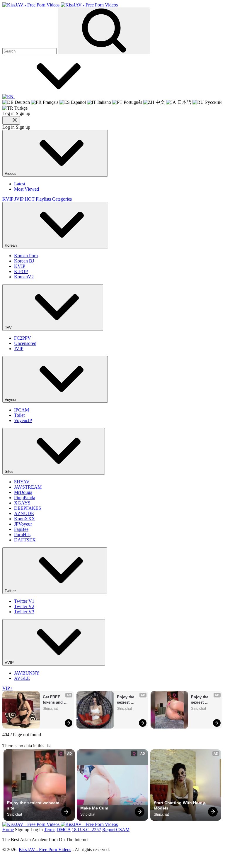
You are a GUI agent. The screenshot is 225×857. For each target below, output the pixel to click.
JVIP (18, 199)
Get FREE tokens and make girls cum (57, 700)
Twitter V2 (24, 606)
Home (8, 829)
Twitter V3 (24, 611)
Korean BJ (24, 260)
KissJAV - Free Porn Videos (45, 849)
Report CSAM (115, 829)
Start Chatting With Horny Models (180, 805)
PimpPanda (24, 497)
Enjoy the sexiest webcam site (128, 700)
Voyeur (11, 399)
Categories (62, 199)
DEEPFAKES (27, 508)
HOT (30, 199)
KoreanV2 (24, 276)
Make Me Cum (94, 808)
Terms (49, 829)
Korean (11, 245)
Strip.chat (50, 709)
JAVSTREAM (28, 487)
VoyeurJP (23, 420)
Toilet (19, 415)
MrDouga (23, 492)
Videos (11, 173)
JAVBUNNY (27, 672)
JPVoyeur (23, 523)
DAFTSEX (25, 539)
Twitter (11, 591)
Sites (10, 471)
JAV (9, 328)
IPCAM (21, 409)
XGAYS (22, 502)
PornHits (22, 534)
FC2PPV (22, 338)
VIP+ (7, 688)
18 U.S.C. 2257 (86, 829)
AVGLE (22, 678)
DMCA (64, 829)
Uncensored (25, 343)
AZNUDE (24, 513)
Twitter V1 (24, 601)
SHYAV (22, 481)
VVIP (10, 662)
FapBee (21, 529)
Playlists (44, 199)
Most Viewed (26, 189)
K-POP (21, 271)
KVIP (7, 199)
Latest (19, 183)
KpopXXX (24, 518)
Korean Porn (26, 255)
